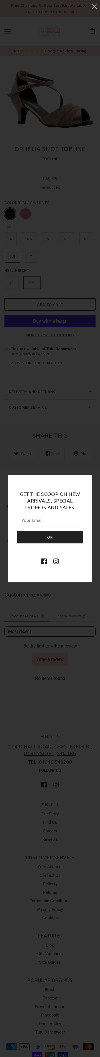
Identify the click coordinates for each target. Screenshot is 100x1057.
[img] (44, 561)
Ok (50, 537)
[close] (94, 6)
